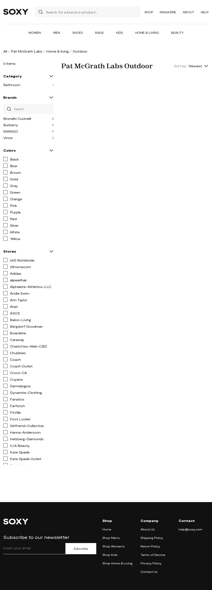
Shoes (77, 32)
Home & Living (147, 32)
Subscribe (81, 548)
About (188, 12)
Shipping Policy (152, 538)
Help (205, 12)
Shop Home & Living (117, 563)
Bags (99, 32)
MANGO (10, 131)
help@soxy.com (190, 529)
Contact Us (149, 571)
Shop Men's (111, 538)
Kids (119, 32)
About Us (148, 529)
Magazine (168, 12)
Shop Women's (113, 546)
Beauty (177, 32)
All (5, 51)
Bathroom (11, 85)
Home (106, 529)
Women (34, 32)
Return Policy (150, 546)
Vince (8, 138)
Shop (149, 12)
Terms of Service (153, 554)
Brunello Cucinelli (17, 118)
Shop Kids (110, 554)
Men (56, 32)
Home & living (57, 51)
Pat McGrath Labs (26, 51)
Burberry (10, 125)
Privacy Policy (151, 563)
